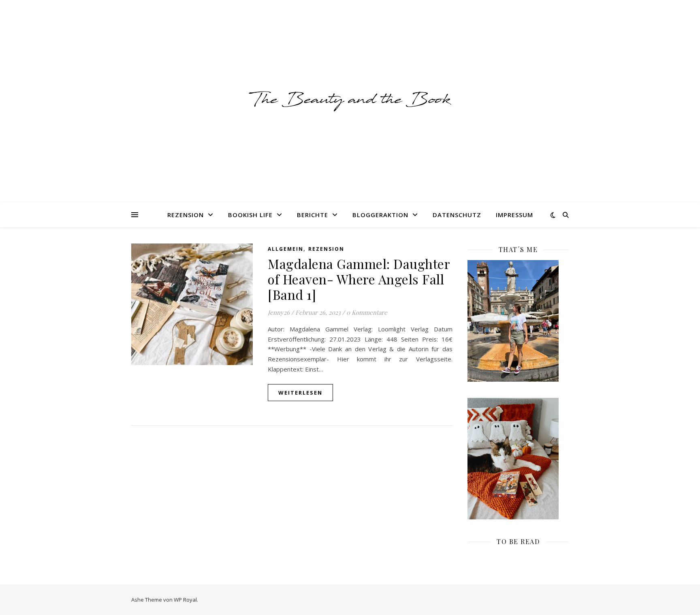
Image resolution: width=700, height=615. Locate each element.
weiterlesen (300, 392)
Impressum (514, 215)
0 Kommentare (366, 312)
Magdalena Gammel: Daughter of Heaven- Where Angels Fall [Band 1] (359, 279)
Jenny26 (279, 312)
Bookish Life (250, 215)
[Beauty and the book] (350, 101)
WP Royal (185, 599)
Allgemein (285, 249)
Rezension (185, 215)
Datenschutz (457, 215)
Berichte (312, 215)
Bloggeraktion (380, 215)
